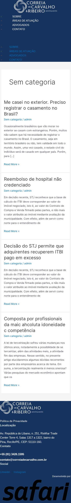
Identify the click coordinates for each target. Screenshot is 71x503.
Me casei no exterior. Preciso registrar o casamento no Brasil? (35, 108)
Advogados (20, 24)
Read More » (11, 164)
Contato (18, 29)
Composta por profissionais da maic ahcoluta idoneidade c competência (34, 324)
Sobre (16, 16)
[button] (35, 37)
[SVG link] (35, 7)
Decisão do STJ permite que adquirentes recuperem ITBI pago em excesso (34, 251)
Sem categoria (13, 119)
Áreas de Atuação (25, 20)
